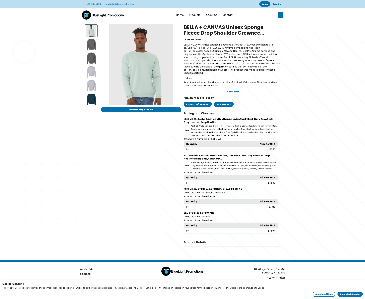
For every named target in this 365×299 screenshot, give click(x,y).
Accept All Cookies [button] (350, 294)
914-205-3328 (93, 4)
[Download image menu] (177, 28)
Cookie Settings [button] (324, 294)
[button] (232, 113)
